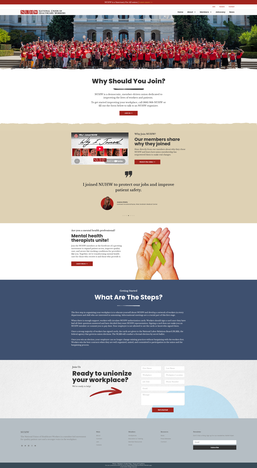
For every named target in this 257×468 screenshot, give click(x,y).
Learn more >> (145, 2)
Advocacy (220, 12)
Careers (222, 7)
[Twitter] (25, 445)
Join (213, 7)
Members (204, 12)
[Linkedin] (28, 445)
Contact (231, 7)
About (190, 12)
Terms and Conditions (139, 463)
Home (180, 12)
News (231, 12)
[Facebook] (22, 445)
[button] (126, 215)
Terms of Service (144, 465)
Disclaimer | (120, 463)
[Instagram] (32, 445)
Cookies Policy (128, 463)
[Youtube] (35, 445)
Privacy (114, 463)
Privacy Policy (134, 465)
